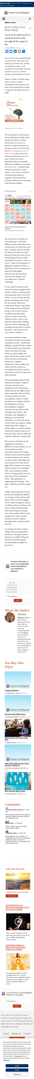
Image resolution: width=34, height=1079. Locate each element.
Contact (27, 1033)
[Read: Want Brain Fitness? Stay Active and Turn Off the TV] (18, 753)
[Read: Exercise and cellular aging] (18, 704)
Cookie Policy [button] (18, 1056)
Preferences (17, 1074)
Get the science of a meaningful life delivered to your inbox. (12, 587)
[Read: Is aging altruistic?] (18, 680)
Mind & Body (10, 22)
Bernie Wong (11, 742)
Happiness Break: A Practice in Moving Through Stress (16, 947)
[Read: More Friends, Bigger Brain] (18, 781)
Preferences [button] (6, 1060)
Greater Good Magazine (17, 12)
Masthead (16, 1033)
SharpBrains (11, 167)
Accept (17, 1065)
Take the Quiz (12, 896)
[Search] (30, 18)
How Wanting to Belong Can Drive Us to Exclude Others (18, 907)
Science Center (16, 3)
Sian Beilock (11, 794)
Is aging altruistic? (12, 690)
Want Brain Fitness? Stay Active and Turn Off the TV (17, 764)
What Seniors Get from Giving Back (16, 739)
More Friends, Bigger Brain (15, 791)
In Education (10, 5)
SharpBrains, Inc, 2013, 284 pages (14, 128)
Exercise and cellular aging (15, 714)
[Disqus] (18, 830)
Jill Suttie (10, 48)
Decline (17, 1070)
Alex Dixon (11, 693)
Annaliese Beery (13, 717)
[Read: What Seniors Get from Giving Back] (18, 727)
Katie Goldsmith (13, 768)
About (6, 1033)
